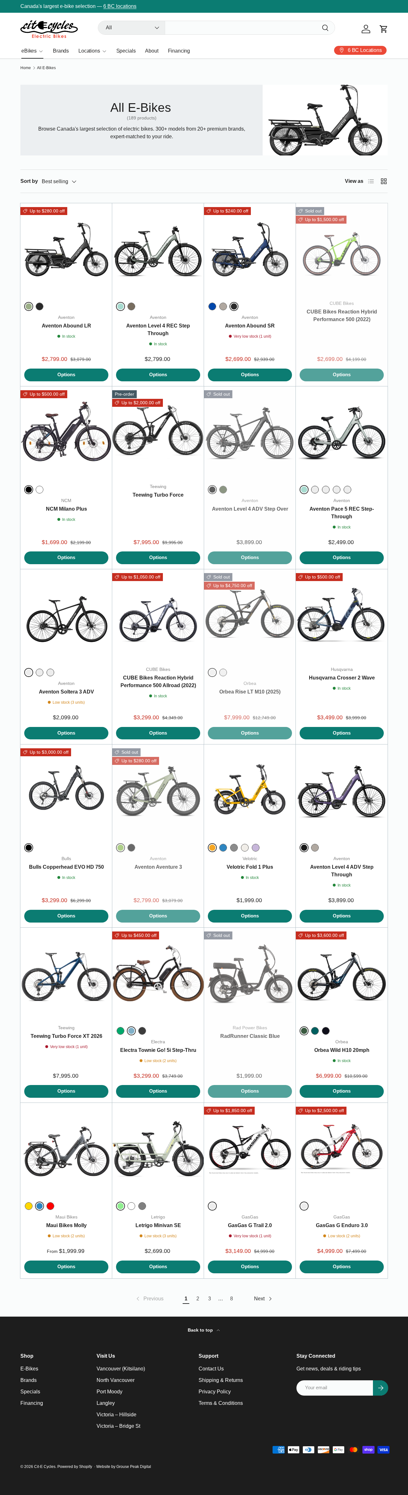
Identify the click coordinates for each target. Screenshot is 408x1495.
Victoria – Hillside (116, 1414)
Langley (106, 1403)
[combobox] (216, 27)
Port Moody (109, 1391)
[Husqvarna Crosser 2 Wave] (342, 615)
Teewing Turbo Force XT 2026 (66, 1036)
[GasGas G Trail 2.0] (250, 1149)
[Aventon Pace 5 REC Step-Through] (342, 432)
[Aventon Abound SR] (250, 249)
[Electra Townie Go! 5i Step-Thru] (158, 973)
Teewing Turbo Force (158, 495)
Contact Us (211, 1368)
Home (25, 68)
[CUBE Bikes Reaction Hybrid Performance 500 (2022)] (342, 249)
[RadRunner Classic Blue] (250, 973)
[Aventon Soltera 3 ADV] (66, 615)
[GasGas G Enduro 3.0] (342, 1149)
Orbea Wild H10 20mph (341, 1050)
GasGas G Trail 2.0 (250, 1225)
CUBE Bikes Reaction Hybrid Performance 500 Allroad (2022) (158, 681)
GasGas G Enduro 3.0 (342, 1225)
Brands (61, 51)
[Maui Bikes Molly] (66, 1149)
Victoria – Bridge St (118, 1426)
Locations (89, 51)
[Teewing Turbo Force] (158, 432)
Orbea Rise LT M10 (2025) (249, 691)
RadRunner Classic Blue (250, 1036)
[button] (384, 29)
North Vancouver (116, 1380)
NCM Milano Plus (66, 509)
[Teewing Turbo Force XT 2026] (66, 973)
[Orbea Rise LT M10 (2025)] (250, 615)
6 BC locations (119, 6)
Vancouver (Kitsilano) (121, 1368)
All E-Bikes (46, 68)
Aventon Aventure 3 (158, 867)
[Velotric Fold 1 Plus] (250, 790)
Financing (179, 51)
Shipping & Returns (221, 1380)
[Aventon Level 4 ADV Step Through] (342, 790)
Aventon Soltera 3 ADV (66, 691)
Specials (126, 51)
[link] (149, 1299)
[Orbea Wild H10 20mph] (342, 973)
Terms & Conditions (221, 1403)
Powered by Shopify (74, 1466)
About (151, 51)
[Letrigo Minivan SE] (158, 1149)
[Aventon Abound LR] (66, 249)
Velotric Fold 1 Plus (250, 867)
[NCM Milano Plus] (66, 432)
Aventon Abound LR (66, 325)
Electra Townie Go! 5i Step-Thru (158, 1050)
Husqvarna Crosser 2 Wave (342, 677)
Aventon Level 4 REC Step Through (158, 329)
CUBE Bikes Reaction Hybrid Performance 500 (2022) (342, 315)
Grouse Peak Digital (133, 1466)
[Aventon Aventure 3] (158, 790)
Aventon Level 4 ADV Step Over (250, 509)
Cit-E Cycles (44, 1466)
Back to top (201, 1330)
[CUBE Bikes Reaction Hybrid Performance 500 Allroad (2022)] (158, 615)
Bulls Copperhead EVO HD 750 (66, 867)
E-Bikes (29, 1368)
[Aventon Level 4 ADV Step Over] (250, 432)
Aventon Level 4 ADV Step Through (342, 870)
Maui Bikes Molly (66, 1225)
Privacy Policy (215, 1391)
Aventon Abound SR (250, 325)
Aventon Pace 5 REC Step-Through (342, 512)
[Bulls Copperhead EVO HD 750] (66, 790)
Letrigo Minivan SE (158, 1225)
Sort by (29, 181)
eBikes (29, 51)
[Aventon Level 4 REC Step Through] (158, 249)
